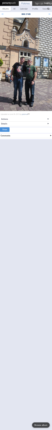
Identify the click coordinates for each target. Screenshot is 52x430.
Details (4, 124)
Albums (5, 8)
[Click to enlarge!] (26, 64)
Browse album (40, 425)
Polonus (25, 3)
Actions (4, 119)
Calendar (24, 8)
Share (4, 129)
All (14, 8)
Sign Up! (39, 3)
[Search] (48, 8)
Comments (5, 136)
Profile (35, 8)
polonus (25, 114)
